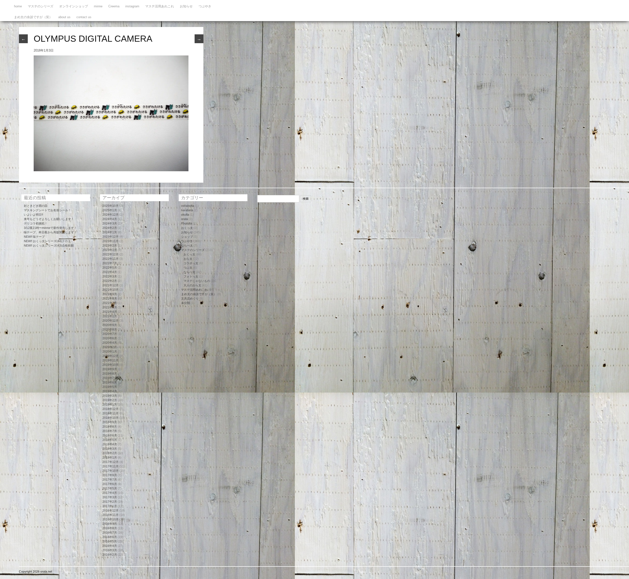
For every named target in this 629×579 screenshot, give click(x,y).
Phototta (186, 223)
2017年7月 (109, 479)
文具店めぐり (190, 298)
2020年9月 (109, 325)
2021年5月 (109, 307)
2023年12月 (110, 236)
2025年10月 (110, 206)
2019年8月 (109, 373)
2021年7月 (109, 303)
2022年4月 (109, 272)
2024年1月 (109, 232)
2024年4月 (109, 219)
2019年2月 (109, 400)
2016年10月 (110, 519)
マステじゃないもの (197, 281)
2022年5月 (109, 267)
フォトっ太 (191, 276)
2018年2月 (109, 453)
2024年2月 (109, 228)
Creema (113, 6)
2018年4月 (109, 444)
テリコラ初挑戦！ (35, 223)
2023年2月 (109, 245)
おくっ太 (187, 228)
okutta (185, 214)
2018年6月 (109, 435)
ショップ (187, 236)
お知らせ (186, 6)
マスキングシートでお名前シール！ (47, 210)
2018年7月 (109, 431)
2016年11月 (110, 515)
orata (184, 219)
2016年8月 (109, 528)
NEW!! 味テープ (34, 236)
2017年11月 (110, 466)
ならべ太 (187, 245)
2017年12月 (110, 462)
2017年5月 (109, 488)
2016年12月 (110, 510)
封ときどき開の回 (35, 206)
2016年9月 (109, 524)
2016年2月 (109, 554)
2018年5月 (109, 440)
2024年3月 (109, 223)
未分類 (185, 303)
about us (64, 17)
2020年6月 (109, 338)
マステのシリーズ (40, 6)
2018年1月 (109, 457)
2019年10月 (110, 365)
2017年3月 (109, 497)
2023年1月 (109, 250)
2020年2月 (109, 347)
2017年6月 (109, 484)
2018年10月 (110, 418)
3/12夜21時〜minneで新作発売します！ (50, 228)
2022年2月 (109, 281)
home (18, 6)
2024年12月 (110, 214)
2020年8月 (109, 329)
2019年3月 (109, 395)
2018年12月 (110, 409)
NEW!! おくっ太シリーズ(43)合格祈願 (49, 245)
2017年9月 (109, 475)
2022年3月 (109, 276)
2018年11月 (110, 413)
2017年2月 (109, 501)
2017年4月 (109, 493)
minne (98, 6)
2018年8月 (109, 426)
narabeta (187, 210)
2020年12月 (110, 320)
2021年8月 (109, 298)
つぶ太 (188, 267)
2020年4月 (109, 342)
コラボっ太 (191, 263)
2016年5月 (109, 541)
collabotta (187, 206)
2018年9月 (109, 422)
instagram (132, 6)
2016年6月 (109, 537)
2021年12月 (110, 285)
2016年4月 (109, 546)
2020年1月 (109, 351)
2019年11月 (110, 360)
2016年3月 (109, 550)
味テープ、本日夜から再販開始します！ (50, 232)
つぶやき (205, 6)
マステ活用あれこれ (159, 6)
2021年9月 (109, 294)
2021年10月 (110, 289)
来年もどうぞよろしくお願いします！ (49, 219)
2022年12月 (110, 254)
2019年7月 (109, 378)
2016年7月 (109, 532)
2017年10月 (110, 471)
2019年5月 (109, 387)
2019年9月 (109, 369)
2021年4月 (109, 312)
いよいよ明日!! (33, 214)
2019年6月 (109, 382)
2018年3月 (109, 448)
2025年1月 (109, 210)
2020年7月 (109, 334)
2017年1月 (109, 506)
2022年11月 (110, 259)
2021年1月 (109, 316)
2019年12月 (110, 356)
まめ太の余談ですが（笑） (33, 17)
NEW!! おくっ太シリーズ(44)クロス (47, 241)
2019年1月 (109, 404)
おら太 (188, 259)
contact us (83, 17)
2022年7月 (109, 263)
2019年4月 (109, 391)
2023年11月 (110, 241)
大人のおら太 (192, 285)
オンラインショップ (73, 6)
